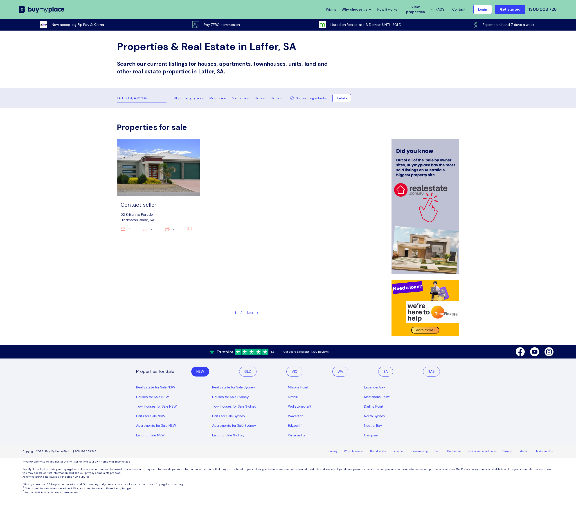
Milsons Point (298, 387)
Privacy (507, 451)
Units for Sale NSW (150, 416)
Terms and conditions (482, 451)
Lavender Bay (374, 387)
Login (482, 9)
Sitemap (524, 451)
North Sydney (374, 416)
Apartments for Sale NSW (156, 425)
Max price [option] (239, 98)
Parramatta (297, 435)
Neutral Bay (373, 425)
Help (437, 451)
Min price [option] (216, 98)
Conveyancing (419, 451)
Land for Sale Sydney (228, 435)
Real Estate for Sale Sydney (233, 387)
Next (251, 312)
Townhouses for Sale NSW (156, 406)
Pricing (332, 451)
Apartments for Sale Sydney (234, 425)
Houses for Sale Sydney (230, 397)
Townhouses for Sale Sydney (234, 406)
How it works (387, 9)
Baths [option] (275, 98)
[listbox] (218, 98)
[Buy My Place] (42, 9)
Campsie (371, 435)
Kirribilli (293, 397)
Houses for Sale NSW (152, 397)
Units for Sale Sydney (228, 416)
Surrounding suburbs (311, 98)
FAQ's (440, 9)
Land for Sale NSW (150, 435)
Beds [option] (258, 98)
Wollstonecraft (299, 406)
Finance (398, 451)
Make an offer (545, 451)
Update (341, 98)
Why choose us (353, 451)
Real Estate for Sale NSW (155, 387)
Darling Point (373, 406)
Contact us (454, 451)
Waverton (295, 416)
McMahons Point (377, 397)
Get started (510, 9)
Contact (459, 9)
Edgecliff (295, 425)
